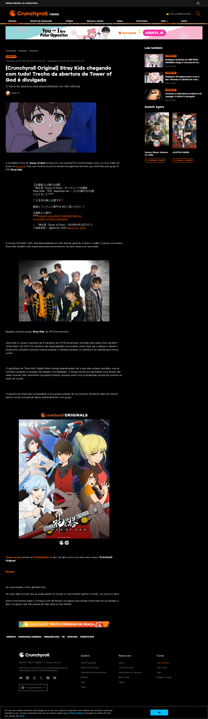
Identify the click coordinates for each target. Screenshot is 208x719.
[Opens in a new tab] (104, 32)
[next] (196, 131)
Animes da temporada (41, 21)
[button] (33, 687)
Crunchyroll (11, 51)
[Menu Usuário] (198, 3)
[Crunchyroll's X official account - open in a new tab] (41, 678)
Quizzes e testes (95, 21)
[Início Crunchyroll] (34, 657)
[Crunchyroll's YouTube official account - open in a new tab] (20, 678)
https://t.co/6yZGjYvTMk (52, 216)
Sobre (184, 21)
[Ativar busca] (198, 14)
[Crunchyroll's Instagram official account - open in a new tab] (34, 678)
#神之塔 (70, 216)
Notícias (12, 21)
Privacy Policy (76, 713)
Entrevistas (141, 21)
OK (159, 712)
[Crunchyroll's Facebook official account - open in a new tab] (27, 678)
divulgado (21, 166)
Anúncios (34, 51)
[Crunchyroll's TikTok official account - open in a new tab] (48, 678)
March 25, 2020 (76, 228)
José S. (15, 93)
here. (22, 716)
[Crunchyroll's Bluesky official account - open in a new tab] (54, 678)
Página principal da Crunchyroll (22, 3)
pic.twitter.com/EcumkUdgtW (50, 219)
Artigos (69, 21)
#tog (78, 216)
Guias (120, 21)
